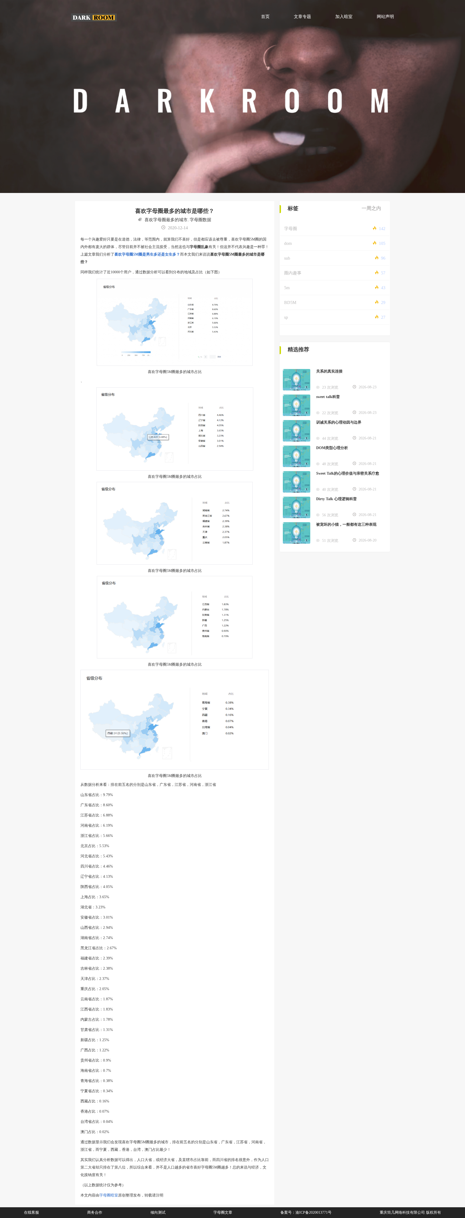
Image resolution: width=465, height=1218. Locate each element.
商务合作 (94, 1212)
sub (287, 258)
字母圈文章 (222, 1212)
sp (286, 317)
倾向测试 (157, 1212)
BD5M (290, 302)
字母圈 (290, 228)
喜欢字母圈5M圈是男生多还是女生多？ (147, 254)
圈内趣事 (292, 273)
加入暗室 (344, 16)
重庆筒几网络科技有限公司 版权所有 (410, 1212)
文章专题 (302, 16)
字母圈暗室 (108, 1195)
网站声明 (385, 16)
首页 (265, 16)
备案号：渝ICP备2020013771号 (306, 1212)
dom (288, 243)
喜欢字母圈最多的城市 (166, 219)
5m (287, 287)
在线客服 (31, 1212)
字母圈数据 (200, 219)
